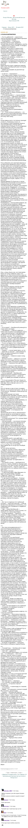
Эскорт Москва (7, 17)
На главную (21, 774)
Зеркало (5, 11)
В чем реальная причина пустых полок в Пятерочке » (14, 776)
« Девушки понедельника (9, 774)
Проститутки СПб (14, 21)
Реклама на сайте (5, 8)
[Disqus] (14, 806)
